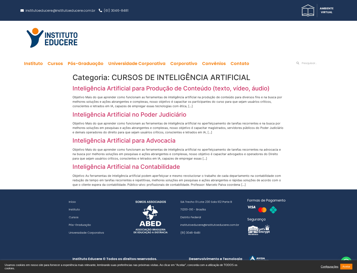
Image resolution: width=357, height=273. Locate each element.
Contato (240, 63)
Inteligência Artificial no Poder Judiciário (129, 114)
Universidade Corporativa (136, 63)
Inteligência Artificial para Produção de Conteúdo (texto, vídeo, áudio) (171, 88)
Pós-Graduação (85, 63)
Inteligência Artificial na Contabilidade (126, 166)
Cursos (55, 63)
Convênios (214, 63)
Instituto (33, 63)
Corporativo (183, 63)
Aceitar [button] (346, 266)
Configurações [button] (329, 266)
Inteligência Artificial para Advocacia (124, 140)
